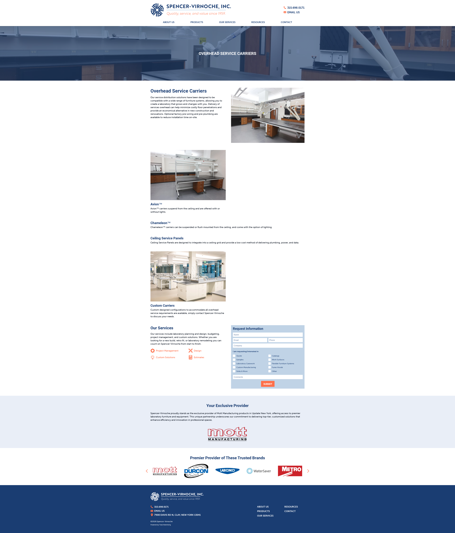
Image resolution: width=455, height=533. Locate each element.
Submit (267, 383)
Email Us (293, 12)
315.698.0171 (296, 7)
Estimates (199, 357)
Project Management (167, 350)
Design (197, 350)
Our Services (227, 22)
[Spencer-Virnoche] (190, 10)
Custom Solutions (165, 357)
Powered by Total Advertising (160, 525)
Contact (286, 22)
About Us (168, 22)
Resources (258, 22)
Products (196, 22)
